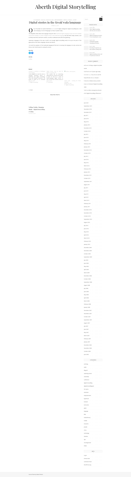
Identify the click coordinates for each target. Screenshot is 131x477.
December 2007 (88, 310)
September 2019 (88, 106)
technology (86, 433)
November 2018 (88, 109)
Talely (85, 90)
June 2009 (86, 263)
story (75, 20)
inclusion (86, 401)
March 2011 (87, 200)
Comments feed (87, 461)
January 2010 (87, 244)
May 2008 (86, 294)
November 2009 (88, 250)
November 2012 (88, 150)
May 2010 (86, 231)
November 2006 (88, 348)
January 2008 (87, 307)
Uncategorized (87, 442)
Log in (85, 455)
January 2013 (87, 147)
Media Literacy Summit (95, 80)
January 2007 (87, 342)
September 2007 (88, 320)
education (86, 392)
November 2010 (88, 213)
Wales (85, 445)
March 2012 (87, 165)
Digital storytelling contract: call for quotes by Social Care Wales (96, 54)
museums (86, 423)
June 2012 (86, 159)
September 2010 (88, 219)
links (85, 414)
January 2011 (87, 206)
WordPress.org (87, 464)
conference (86, 379)
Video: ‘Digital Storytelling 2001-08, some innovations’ (95, 30)
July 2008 (86, 288)
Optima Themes (39, 474)
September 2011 (88, 181)
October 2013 (87, 131)
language (86, 411)
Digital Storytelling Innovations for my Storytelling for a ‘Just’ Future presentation (96, 36)
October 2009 (87, 253)
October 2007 (87, 316)
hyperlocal (86, 398)
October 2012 (87, 153)
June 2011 (86, 191)
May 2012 (86, 162)
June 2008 (86, 291)
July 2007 (86, 326)
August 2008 (87, 285)
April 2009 (86, 269)
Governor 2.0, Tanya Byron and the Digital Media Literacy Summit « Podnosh (92, 77)
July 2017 (86, 115)
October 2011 (87, 178)
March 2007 (87, 335)
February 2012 (87, 169)
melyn (31, 90)
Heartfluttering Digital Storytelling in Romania (94, 42)
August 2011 (87, 184)
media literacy (68, 20)
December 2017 (88, 112)
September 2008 (88, 282)
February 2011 (87, 203)
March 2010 (87, 238)
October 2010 (87, 216)
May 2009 (86, 266)
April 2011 (86, 197)
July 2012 (86, 156)
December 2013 (88, 128)
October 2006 (87, 351)
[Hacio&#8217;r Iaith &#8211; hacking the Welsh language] (72, 75)
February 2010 (87, 241)
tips (85, 439)
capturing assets (88, 373)
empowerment (59, 20)
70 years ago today (96, 71)
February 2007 (87, 338)
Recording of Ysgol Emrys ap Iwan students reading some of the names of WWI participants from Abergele (95, 48)
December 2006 (88, 345)
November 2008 (88, 275)
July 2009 (86, 260)
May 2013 (86, 140)
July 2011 (86, 187)
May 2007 (86, 332)
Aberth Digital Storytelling (65, 6)
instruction (86, 405)
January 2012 (87, 172)
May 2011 (86, 194)
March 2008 (87, 301)
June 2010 (86, 228)
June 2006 (86, 354)
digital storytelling (47, 20)
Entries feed (87, 458)
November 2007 (88, 313)
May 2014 (86, 121)
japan (85, 408)
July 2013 (86, 134)
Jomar (85, 84)
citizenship (37, 20)
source (53, 28)
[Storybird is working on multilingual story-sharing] (38, 77)
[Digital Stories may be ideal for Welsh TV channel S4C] (55, 77)
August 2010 (87, 222)
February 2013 (87, 143)
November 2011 (88, 175)
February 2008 (87, 304)
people (85, 427)
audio (85, 367)
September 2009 (88, 257)
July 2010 (86, 225)
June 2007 (86, 329)
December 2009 (88, 247)
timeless (86, 436)
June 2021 (86, 103)
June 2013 (86, 137)
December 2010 (88, 209)
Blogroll (85, 370)
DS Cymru (86, 389)
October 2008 (87, 279)
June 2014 (86, 118)
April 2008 (86, 297)
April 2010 (86, 235)
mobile (85, 420)
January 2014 (87, 125)
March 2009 (87, 272)
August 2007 (87, 323)
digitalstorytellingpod (89, 386)
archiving (86, 364)
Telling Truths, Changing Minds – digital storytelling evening (37, 109)
